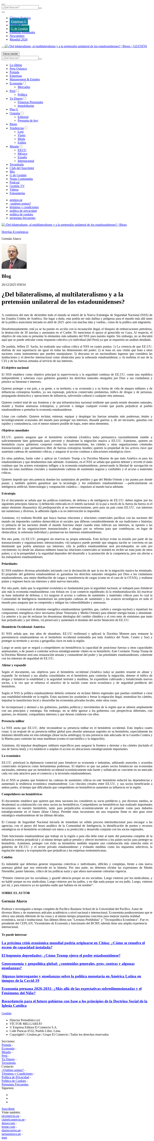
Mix (12, 171)
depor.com (8, 1123)
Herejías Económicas (15, 232)
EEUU (22, 150)
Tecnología (17, 164)
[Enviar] (40, 8)
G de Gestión (19, 28)
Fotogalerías (17, 193)
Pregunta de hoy (28, 120)
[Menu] (3, 4)
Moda (21, 139)
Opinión (15, 113)
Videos (14, 189)
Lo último (16, 65)
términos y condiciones (24, 207)
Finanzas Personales (22, 32)
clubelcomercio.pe (13, 1119)
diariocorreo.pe (11, 1130)
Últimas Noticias (20, 18)
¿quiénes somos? (20, 203)
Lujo (21, 131)
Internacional (26, 161)
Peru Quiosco (18, 68)
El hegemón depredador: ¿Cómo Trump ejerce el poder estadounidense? (61, 955)
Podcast (14, 182)
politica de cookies (21, 214)
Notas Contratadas (21, 178)
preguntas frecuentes (22, 218)
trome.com (8, 1126)
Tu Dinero (16, 98)
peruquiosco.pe (11, 1134)
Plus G (14, 109)
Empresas (16, 25)
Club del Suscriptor (22, 168)
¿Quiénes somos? (13, 1070)
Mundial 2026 (18, 39)
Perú (12, 91)
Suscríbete (8, 1108)
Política (22, 94)
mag (4, 1137)
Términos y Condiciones (17, 1073)
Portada (14, 72)
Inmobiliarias (26, 105)
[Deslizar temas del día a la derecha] (3, 47)
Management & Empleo (25, 79)
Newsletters (17, 36)
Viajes (21, 135)
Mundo (14, 146)
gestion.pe (16, 200)
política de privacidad (23, 210)
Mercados (24, 87)
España (22, 157)
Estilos (22, 142)
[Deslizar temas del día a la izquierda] (3, 12)
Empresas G (18, 21)
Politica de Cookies (14, 1081)
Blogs (13, 124)
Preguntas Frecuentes (15, 1084)
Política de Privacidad (15, 1077)
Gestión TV (17, 186)
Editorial (23, 117)
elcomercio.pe (10, 1116)
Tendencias (17, 128)
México (22, 153)
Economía (16, 83)
